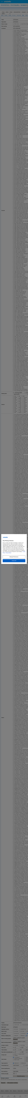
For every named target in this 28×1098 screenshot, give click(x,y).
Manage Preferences (14, 556)
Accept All (14, 560)
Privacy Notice (8, 552)
